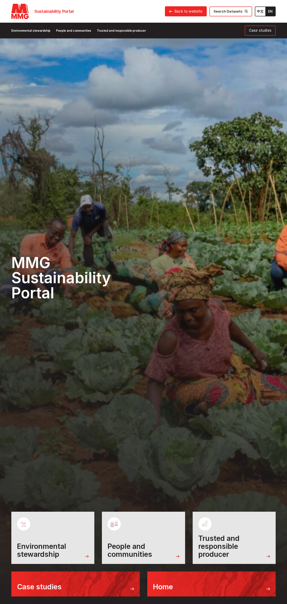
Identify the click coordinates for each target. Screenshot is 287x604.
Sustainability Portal (54, 11)
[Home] (20, 11)
